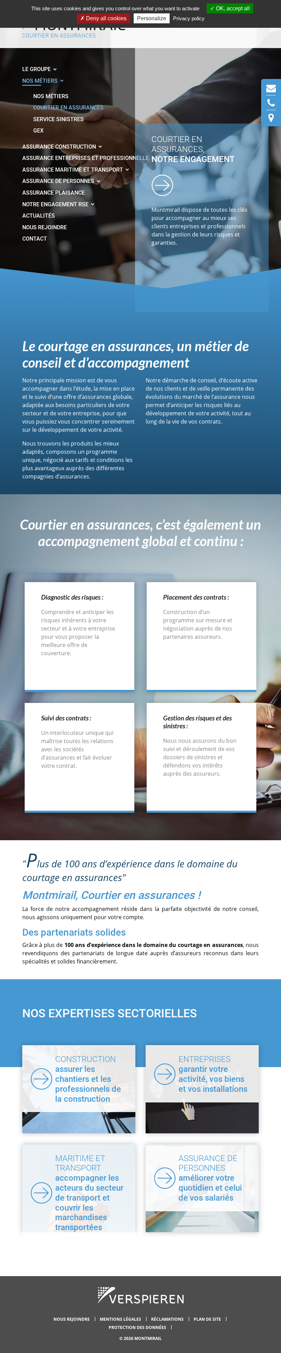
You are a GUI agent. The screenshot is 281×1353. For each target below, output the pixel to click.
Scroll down (162, 185)
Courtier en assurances (68, 107)
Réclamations (168, 1319)
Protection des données (138, 1327)
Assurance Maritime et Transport (73, 169)
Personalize (151, 18)
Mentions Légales (121, 1319)
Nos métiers (40, 81)
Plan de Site (208, 1319)
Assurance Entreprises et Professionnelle (86, 158)
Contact (34, 238)
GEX (38, 130)
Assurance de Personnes (59, 181)
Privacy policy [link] (189, 18)
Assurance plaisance (53, 192)
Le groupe (37, 69)
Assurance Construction (59, 146)
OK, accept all (232, 8)
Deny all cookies (105, 18)
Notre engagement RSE (56, 204)
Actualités (38, 215)
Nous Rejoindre (44, 227)
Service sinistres (58, 119)
